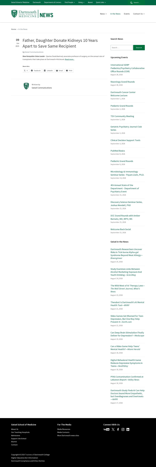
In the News (115, 13)
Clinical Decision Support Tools (125, 140)
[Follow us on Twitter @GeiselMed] (114, 429)
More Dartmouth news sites (68, 435)
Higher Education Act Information (24, 458)
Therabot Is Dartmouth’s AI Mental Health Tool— (127, 304)
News (102, 13)
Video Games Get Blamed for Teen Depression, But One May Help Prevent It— (127, 318)
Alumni (90, 2)
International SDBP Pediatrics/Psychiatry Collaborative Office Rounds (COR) (127, 68)
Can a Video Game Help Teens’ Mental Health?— (125, 348)
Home (13, 29)
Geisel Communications (34, 52)
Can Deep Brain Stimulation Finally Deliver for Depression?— (127, 334)
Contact (14, 445)
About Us (14, 429)
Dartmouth (37, 2)
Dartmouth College (42, 454)
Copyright (15, 454)
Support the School (18, 438)
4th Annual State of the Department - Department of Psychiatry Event (125, 188)
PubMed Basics (118, 150)
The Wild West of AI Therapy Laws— (128, 288)
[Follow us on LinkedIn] (128, 429)
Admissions (15, 435)
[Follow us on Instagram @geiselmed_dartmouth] (124, 429)
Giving (80, 2)
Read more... (69, 59)
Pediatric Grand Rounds (122, 105)
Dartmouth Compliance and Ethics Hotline (28, 461)
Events (127, 13)
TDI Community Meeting (122, 116)
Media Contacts (63, 432)
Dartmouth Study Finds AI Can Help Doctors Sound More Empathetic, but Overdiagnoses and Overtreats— (128, 395)
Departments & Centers (52, 2)
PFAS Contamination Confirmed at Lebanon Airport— (127, 378)
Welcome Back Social (121, 229)
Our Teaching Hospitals (20, 432)
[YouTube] (107, 429)
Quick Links (100, 2)
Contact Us (138, 13)
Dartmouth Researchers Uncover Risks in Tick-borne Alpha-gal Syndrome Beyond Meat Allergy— (127, 253)
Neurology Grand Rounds (123, 81)
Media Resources (63, 429)
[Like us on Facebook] (119, 429)
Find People (69, 2)
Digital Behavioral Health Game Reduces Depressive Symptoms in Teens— (127, 363)
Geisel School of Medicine (20, 2)
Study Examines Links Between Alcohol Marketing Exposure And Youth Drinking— (126, 271)
